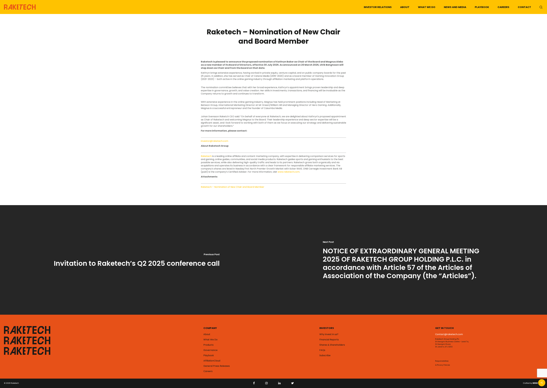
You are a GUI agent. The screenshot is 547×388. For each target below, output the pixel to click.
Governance (210, 350)
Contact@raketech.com (449, 334)
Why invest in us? (328, 334)
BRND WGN (538, 383)
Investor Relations (378, 7)
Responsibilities (442, 361)
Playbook (482, 7)
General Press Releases (216, 366)
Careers (503, 7)
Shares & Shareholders (332, 344)
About (404, 7)
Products (208, 344)
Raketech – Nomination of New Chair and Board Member (232, 187)
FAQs (322, 350)
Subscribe (324, 355)
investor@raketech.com (214, 141)
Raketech (206, 156)
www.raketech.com (289, 171)
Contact (524, 7)
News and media (455, 7)
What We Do (426, 7)
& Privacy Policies (442, 365)
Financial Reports (329, 339)
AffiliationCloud (211, 360)
